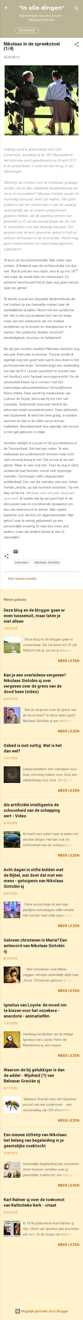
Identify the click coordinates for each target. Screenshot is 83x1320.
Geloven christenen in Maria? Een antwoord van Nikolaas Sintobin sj (35, 946)
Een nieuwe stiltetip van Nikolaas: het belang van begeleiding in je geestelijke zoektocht (35, 1140)
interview (21, 562)
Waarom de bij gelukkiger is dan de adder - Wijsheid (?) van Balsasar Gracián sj (34, 1075)
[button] (76, 45)
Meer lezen (68, 661)
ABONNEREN (27, 30)
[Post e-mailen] (15, 553)
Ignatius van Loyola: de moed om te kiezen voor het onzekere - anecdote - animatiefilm (35, 1010)
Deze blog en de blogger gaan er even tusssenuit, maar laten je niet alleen (34, 616)
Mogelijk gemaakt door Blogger (44, 1311)
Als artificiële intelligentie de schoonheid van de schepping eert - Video (32, 810)
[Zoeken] (76, 9)
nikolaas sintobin (47, 562)
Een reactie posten (22, 579)
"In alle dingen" (41, 7)
